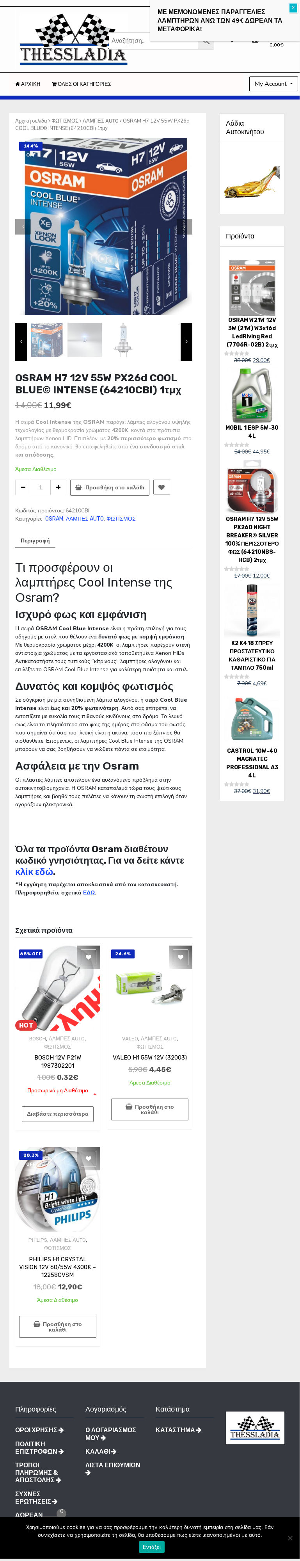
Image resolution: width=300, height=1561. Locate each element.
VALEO (130, 1039)
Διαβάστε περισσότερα (58, 1114)
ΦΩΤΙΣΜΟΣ (64, 121)
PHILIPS (37, 1240)
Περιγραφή (35, 540)
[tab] (35, 541)
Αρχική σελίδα (31, 121)
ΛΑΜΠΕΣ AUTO (101, 121)
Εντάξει (152, 1547)
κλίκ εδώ (34, 871)
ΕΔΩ (89, 892)
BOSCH (37, 1039)
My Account (271, 84)
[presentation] (23, 227)
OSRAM (54, 519)
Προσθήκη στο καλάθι (114, 487)
